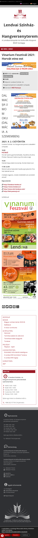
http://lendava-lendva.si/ (12, 185)
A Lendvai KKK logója (11, 358)
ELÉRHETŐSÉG (7, 361)
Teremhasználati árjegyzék (13, 339)
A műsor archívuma (10, 328)
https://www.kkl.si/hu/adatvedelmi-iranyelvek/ (14, 532)
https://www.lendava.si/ (12, 187)
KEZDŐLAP (6, 317)
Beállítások (25, 535)
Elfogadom (6, 535)
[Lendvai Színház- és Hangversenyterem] (19, 13)
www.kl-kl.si (11, 1)
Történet (7, 341)
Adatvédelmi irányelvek (11, 490)
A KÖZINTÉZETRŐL (9, 350)
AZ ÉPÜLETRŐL (8, 331)
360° (4, 364)
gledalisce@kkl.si (9, 475)
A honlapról (8, 489)
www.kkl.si (4, 1)
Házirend (7, 333)
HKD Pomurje (16, 88)
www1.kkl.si (19, 1)
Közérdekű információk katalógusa (15, 352)
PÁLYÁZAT (6, 345)
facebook (7, 476)
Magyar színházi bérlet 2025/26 (14, 322)
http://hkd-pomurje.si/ (12, 191)
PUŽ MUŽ (5, 153)
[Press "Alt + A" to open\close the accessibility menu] (2, 535)
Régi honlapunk (9, 496)
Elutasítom (15, 535)
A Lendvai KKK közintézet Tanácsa (15, 355)
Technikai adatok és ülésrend (14, 336)
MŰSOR (5, 320)
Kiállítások (7, 325)
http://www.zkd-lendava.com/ (14, 189)
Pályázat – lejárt (9, 347)
